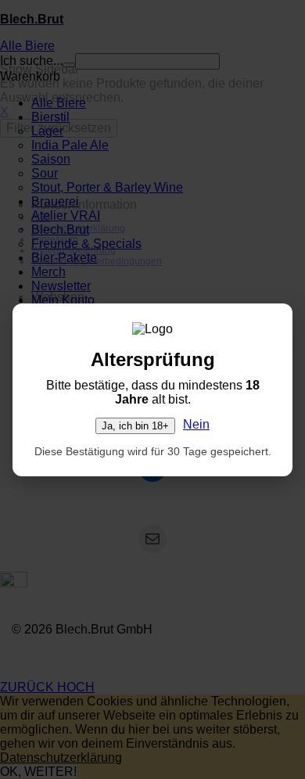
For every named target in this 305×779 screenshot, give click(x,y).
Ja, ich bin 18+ (135, 426)
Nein (196, 424)
